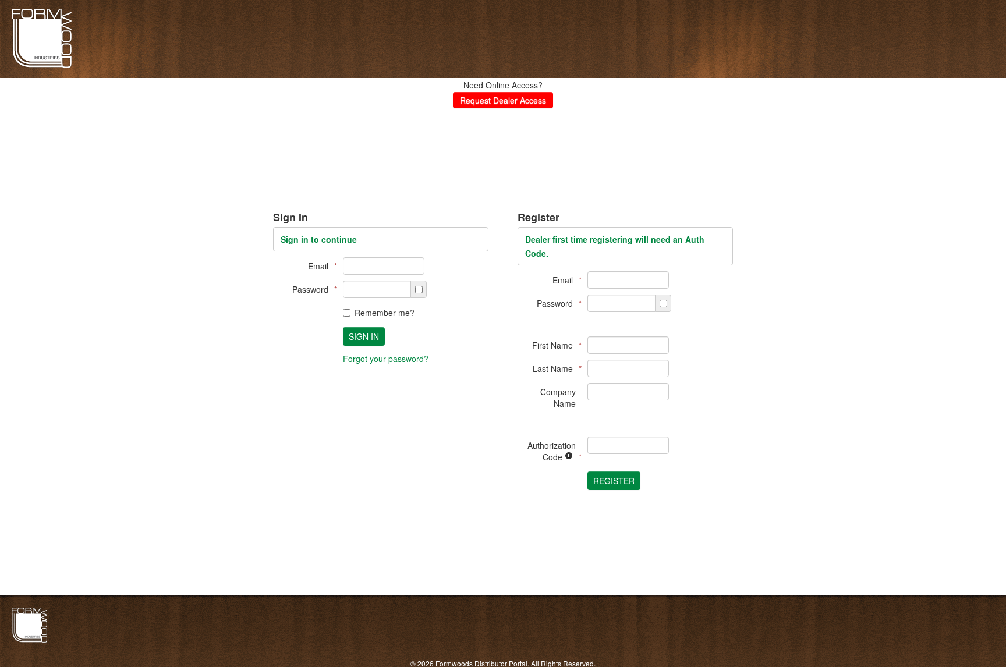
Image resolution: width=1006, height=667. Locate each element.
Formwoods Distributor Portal (42, 66)
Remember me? (385, 312)
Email (319, 266)
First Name (554, 345)
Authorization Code (551, 451)
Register (614, 481)
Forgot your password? (385, 358)
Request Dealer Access (503, 100)
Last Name (554, 368)
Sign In (364, 336)
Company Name (558, 397)
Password (311, 289)
